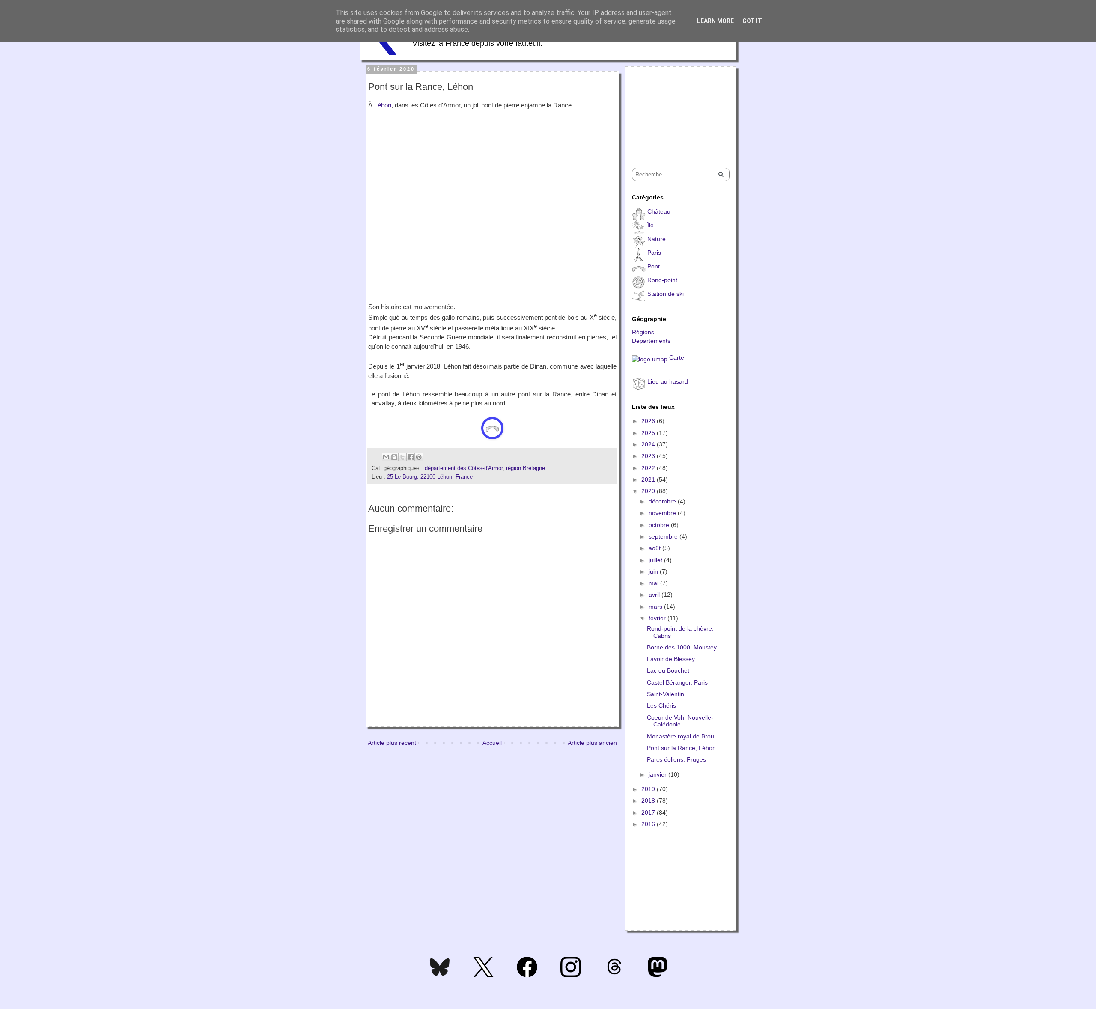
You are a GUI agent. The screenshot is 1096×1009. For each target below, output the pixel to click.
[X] (483, 975)
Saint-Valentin (665, 694)
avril (655, 594)
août (655, 548)
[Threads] (614, 975)
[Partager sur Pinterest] (418, 457)
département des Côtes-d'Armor (464, 468)
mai (654, 583)
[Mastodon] (657, 975)
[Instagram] (570, 975)
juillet (656, 560)
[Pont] (492, 428)
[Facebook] (527, 975)
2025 (649, 432)
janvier (658, 774)
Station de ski (665, 293)
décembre (663, 501)
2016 (649, 824)
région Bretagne (525, 468)
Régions (643, 332)
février (658, 618)
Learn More (715, 21)
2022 (649, 467)
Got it (752, 21)
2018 (649, 800)
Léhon (382, 105)
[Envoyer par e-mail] (386, 457)
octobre (660, 524)
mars (656, 606)
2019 (649, 789)
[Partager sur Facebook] (410, 457)
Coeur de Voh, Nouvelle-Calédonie (680, 721)
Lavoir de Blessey (671, 658)
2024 (649, 444)
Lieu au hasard (667, 381)
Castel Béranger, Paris (677, 682)
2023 (649, 455)
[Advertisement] (675, 109)
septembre (664, 536)
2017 (649, 812)
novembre (663, 512)
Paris (654, 252)
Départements (651, 340)
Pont (653, 266)
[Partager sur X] (402, 457)
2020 (649, 491)
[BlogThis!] (394, 457)
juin (654, 571)
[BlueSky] (439, 975)
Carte (676, 357)
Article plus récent (392, 742)
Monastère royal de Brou (680, 736)
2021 (649, 479)
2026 (649, 420)
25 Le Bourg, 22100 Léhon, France (430, 477)
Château (658, 211)
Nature (656, 238)
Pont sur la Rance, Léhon (681, 747)
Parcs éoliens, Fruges (676, 759)
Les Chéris (661, 705)
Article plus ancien (592, 742)
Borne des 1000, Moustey (682, 647)
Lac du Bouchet (668, 670)
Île (650, 225)
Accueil (492, 742)
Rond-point (662, 280)
